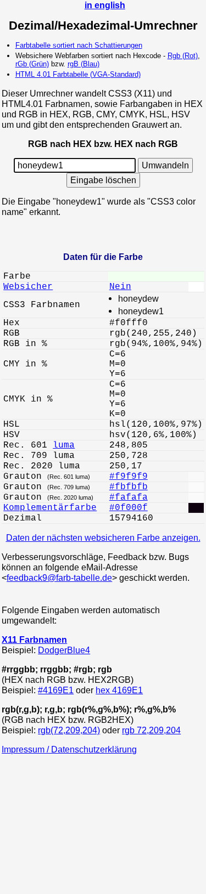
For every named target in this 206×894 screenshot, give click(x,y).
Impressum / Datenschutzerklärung (69, 749)
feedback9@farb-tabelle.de (59, 577)
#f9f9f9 (128, 477)
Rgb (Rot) (183, 56)
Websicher (28, 287)
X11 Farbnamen (34, 639)
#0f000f (128, 508)
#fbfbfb (128, 487)
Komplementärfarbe (50, 508)
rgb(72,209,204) (69, 730)
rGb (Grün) (32, 64)
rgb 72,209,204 (151, 730)
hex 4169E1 (119, 690)
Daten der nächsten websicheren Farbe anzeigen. (103, 537)
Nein (120, 287)
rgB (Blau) (83, 64)
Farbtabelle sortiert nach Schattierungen (78, 45)
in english (105, 5)
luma (64, 445)
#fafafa (128, 497)
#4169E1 (56, 690)
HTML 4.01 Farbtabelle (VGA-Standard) (78, 74)
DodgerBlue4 (64, 650)
